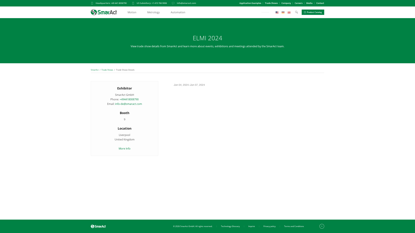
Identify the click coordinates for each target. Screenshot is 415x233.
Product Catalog (314, 12)
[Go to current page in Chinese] (289, 12)
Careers (298, 3)
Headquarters (111, 3)
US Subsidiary (152, 3)
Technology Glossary (230, 226)
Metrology (153, 12)
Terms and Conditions (294, 226)
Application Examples (250, 3)
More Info (124, 148)
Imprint (251, 226)
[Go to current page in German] (283, 12)
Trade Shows (271, 3)
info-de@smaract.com (128, 104)
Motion (132, 12)
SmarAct (95, 69)
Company (286, 3)
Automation (178, 12)
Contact (320, 3)
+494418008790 (129, 99)
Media (309, 3)
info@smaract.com (186, 3)
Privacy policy (269, 226)
